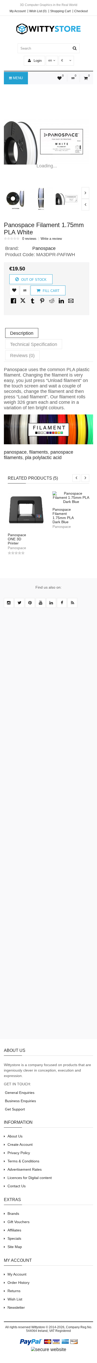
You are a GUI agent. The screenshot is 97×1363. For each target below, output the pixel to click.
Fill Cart (50, 291)
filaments (38, 452)
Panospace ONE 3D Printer (17, 539)
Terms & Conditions (23, 1161)
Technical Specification (33, 344)
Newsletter (16, 1307)
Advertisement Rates (25, 1169)
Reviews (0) (22, 355)
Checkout (81, 11)
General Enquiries (19, 1093)
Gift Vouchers (18, 1222)
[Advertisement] (48, 826)
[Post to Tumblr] (32, 303)
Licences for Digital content (30, 1178)
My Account (18, 11)
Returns (14, 1291)
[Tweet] (23, 303)
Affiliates (14, 1230)
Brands (13, 1213)
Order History (18, 1282)
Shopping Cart (60, 11)
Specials (14, 1238)
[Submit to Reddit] (52, 303)
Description (21, 333)
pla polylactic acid (43, 457)
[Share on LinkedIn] (61, 303)
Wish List (15, 1299)
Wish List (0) (38, 11)
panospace (15, 452)
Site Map (15, 1247)
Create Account (20, 1144)
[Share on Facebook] (13, 303)
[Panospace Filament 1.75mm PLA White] (46, 142)
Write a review (51, 238)
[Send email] (71, 303)
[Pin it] (42, 303)
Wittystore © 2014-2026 (47, 1327)
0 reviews (29, 238)
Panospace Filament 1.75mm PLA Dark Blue (63, 515)
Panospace (44, 248)
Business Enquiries (20, 1101)
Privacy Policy (19, 1153)
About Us (15, 1136)
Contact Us (17, 1186)
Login (37, 61)
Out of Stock (33, 280)
